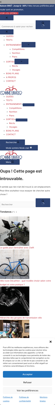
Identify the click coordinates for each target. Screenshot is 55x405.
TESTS (9, 100)
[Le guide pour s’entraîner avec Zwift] (14, 231)
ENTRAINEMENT (14, 104)
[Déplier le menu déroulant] (28, 104)
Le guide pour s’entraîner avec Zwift (17, 247)
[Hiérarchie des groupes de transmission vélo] (14, 301)
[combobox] (17, 204)
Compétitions (15, 108)
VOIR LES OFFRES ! (9, 13)
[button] (50, 341)
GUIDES (9, 96)
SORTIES (10, 119)
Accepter (28, 374)
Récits (12, 123)
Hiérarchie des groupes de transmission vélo (21, 318)
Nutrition (13, 112)
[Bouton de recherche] (43, 202)
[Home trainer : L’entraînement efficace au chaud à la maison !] (14, 334)
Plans (11, 115)
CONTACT (11, 134)
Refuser (27, 382)
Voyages (13, 127)
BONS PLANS (12, 131)
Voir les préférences (27, 390)
